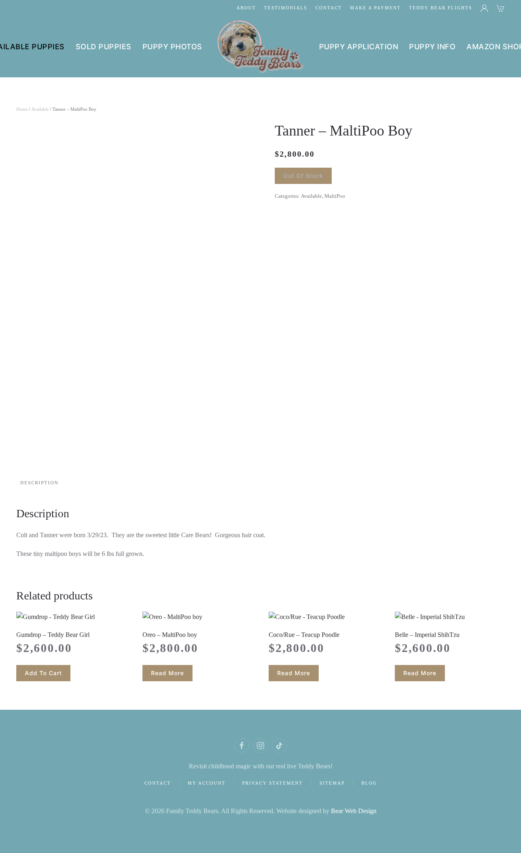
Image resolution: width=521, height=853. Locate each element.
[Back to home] (260, 46)
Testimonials (285, 7)
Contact (328, 7)
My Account (206, 783)
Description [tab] (39, 482)
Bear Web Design (354, 810)
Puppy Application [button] (358, 46)
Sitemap (332, 783)
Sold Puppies (103, 46)
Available (40, 109)
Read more (167, 672)
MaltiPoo (334, 196)
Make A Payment (375, 7)
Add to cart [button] (43, 672)
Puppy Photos (172, 46)
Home (22, 109)
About (246, 7)
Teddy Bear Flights (440, 7)
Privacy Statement (272, 783)
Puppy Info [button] (432, 46)
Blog (369, 783)
